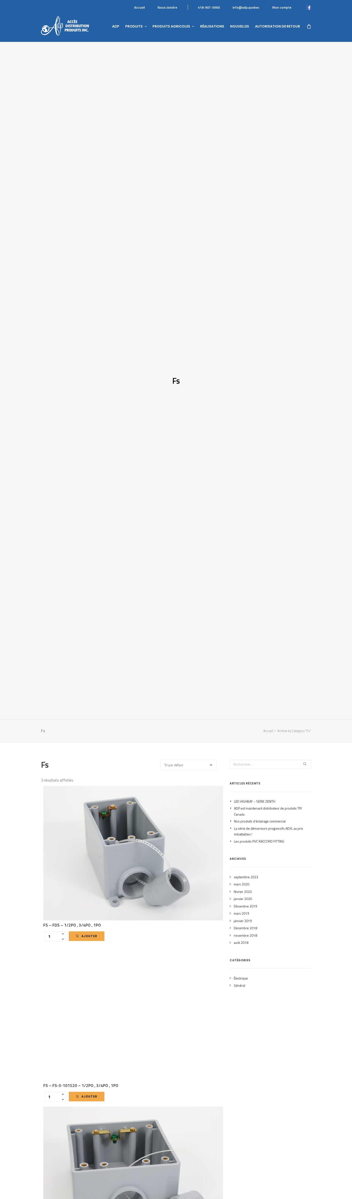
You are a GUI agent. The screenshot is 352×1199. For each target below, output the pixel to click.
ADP (115, 26)
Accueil (139, 7)
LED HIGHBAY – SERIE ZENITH (254, 801)
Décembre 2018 (245, 927)
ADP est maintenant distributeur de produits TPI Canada (268, 811)
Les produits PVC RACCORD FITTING (259, 841)
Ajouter (89, 936)
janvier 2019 (243, 920)
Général (239, 985)
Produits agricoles (171, 26)
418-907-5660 (209, 7)
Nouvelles (239, 26)
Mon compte (281, 7)
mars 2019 (241, 913)
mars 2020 (241, 884)
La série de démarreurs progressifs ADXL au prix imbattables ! (268, 831)
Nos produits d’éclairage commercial (260, 821)
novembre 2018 (245, 935)
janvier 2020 (243, 898)
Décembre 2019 (245, 906)
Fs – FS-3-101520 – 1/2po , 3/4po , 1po (80, 1085)
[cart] (308, 26)
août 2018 (241, 942)
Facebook (303, 7)
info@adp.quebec (246, 7)
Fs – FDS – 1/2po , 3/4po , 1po (72, 925)
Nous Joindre (167, 7)
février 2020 (243, 891)
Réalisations (212, 26)
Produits (134, 26)
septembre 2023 (246, 876)
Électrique (241, 978)
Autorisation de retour (277, 26)
